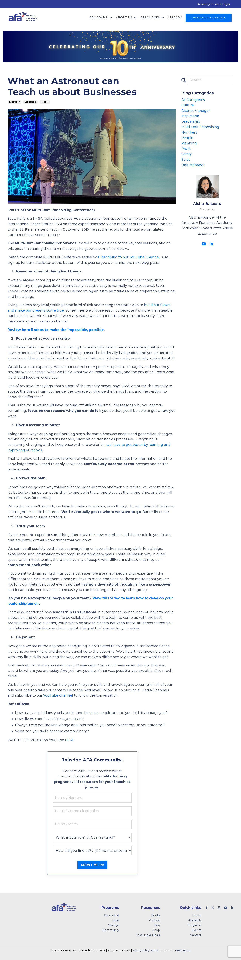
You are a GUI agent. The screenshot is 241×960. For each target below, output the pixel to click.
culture (187, 105)
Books (155, 915)
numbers (189, 132)
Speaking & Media (148, 935)
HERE (70, 740)
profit (186, 149)
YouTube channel (58, 695)
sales (185, 159)
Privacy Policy (140, 950)
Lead (115, 920)
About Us (194, 920)
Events (196, 930)
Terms (154, 950)
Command (111, 915)
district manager (195, 111)
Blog (156, 925)
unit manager (193, 165)
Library (175, 17)
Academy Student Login (213, 4)
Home (196, 915)
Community (111, 930)
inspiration (14, 102)
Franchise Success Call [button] (209, 17)
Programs (194, 925)
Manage (113, 925)
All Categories (193, 100)
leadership (30, 102)
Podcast (154, 920)
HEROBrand (183, 950)
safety (186, 154)
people (45, 102)
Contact (195, 935)
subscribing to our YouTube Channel (129, 257)
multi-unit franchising (200, 127)
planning (189, 143)
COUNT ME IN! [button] (92, 865)
